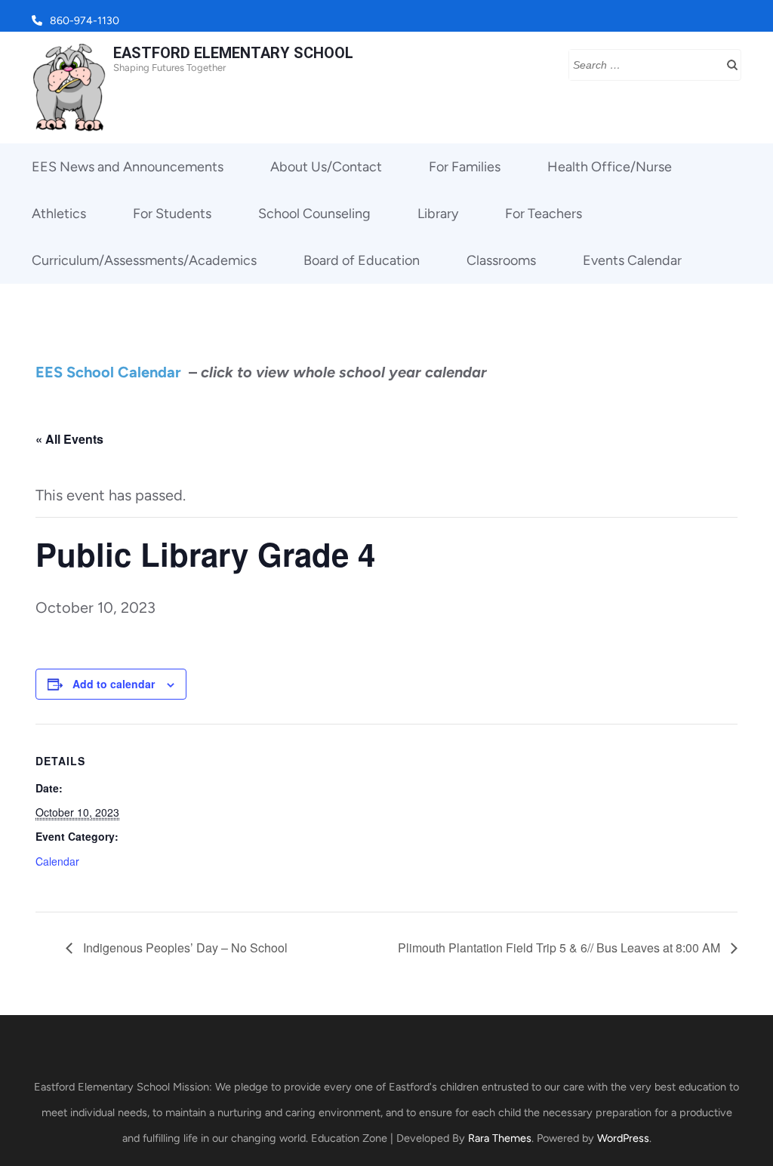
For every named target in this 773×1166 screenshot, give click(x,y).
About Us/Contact (326, 166)
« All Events (69, 439)
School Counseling (314, 213)
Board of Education (361, 260)
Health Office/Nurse (609, 166)
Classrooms (501, 260)
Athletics (59, 213)
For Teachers (543, 213)
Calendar (57, 861)
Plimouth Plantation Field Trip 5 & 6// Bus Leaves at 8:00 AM (560, 947)
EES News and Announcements (127, 166)
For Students (172, 213)
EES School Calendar (108, 372)
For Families (464, 166)
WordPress (623, 1138)
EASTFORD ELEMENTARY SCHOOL (233, 53)
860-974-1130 (84, 20)
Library (437, 213)
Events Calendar (632, 260)
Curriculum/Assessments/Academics (144, 260)
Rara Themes (499, 1138)
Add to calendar (113, 683)
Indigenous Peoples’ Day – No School (184, 947)
